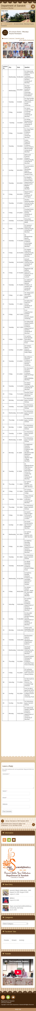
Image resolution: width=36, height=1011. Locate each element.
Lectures (11, 38)
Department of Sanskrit (7, 1001)
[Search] (28, 7)
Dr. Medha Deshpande (27, 40)
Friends (6, 940)
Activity (21, 940)
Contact (14, 840)
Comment (6, 774)
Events (6, 38)
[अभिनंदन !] (6, 902)
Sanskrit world (20, 38)
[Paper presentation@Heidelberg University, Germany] (6, 910)
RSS (4, 840)
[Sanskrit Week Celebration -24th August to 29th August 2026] (6, 894)
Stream (14, 940)
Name (5, 791)
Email (5, 797)
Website (5, 804)
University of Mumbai (6, 1002)
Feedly (9, 840)
